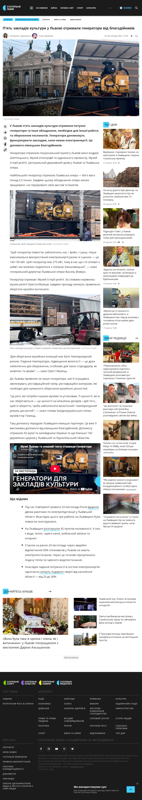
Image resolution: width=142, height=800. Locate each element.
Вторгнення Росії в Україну (27, 20)
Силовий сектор (99, 718)
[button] (5, 126)
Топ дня (120, 733)
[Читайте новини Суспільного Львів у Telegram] (72, 749)
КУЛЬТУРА (8, 20)
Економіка (44, 703)
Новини (7, 698)
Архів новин (10, 752)
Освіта (68, 703)
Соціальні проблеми (122, 727)
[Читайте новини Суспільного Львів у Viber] (64, 749)
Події (41, 698)
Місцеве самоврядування (74, 719)
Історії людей (124, 718)
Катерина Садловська (20, 36)
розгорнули (52, 528)
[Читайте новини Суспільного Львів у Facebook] (41, 749)
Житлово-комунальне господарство (98, 711)
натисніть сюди (77, 766)
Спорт (80, 8)
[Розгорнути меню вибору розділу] (31, 8)
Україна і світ (67, 8)
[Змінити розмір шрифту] (136, 36)
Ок (130, 789)
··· (110, 8)
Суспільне (88, 764)
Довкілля (43, 708)
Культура (91, 8)
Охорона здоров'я (74, 708)
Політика (43, 725)
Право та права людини (47, 719)
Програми (8, 778)
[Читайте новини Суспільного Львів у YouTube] (56, 749)
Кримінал (95, 698)
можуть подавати (52, 572)
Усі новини (42, 8)
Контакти (8, 747)
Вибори (94, 703)
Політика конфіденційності (13, 767)
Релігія (68, 725)
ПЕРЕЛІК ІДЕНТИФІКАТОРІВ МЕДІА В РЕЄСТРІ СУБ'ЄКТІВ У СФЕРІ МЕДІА (18, 786)
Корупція (69, 698)
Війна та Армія (60, 20)
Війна (54, 8)
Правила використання (16, 761)
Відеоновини (75, 20)
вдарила (93, 507)
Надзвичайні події (126, 703)
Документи (9, 774)
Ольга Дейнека (46, 36)
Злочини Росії (98, 725)
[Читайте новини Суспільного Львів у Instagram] (49, 749)
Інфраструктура (125, 708)
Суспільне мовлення (15, 756)
